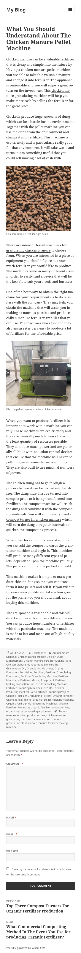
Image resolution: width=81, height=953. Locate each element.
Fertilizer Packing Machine (51, 684)
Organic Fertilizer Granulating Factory (28, 696)
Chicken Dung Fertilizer (31, 657)
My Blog (16, 9)
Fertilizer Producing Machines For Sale (29, 688)
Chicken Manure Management (24, 664)
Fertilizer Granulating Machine (39, 676)
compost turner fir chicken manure (33, 519)
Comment (14, 764)
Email (11, 834)
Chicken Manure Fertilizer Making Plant (47, 660)
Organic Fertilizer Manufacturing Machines (32, 703)
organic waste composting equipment (28, 711)
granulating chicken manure (28, 250)
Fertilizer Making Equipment (37, 680)
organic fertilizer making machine (53, 699)
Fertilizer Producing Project (52, 692)
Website (12, 851)
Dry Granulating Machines (37, 668)
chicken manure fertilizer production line (36, 713)
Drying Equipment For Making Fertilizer (34, 670)
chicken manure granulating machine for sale (36, 717)
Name (11, 817)
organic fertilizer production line (50, 707)
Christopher (39, 653)
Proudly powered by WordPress (25, 948)
